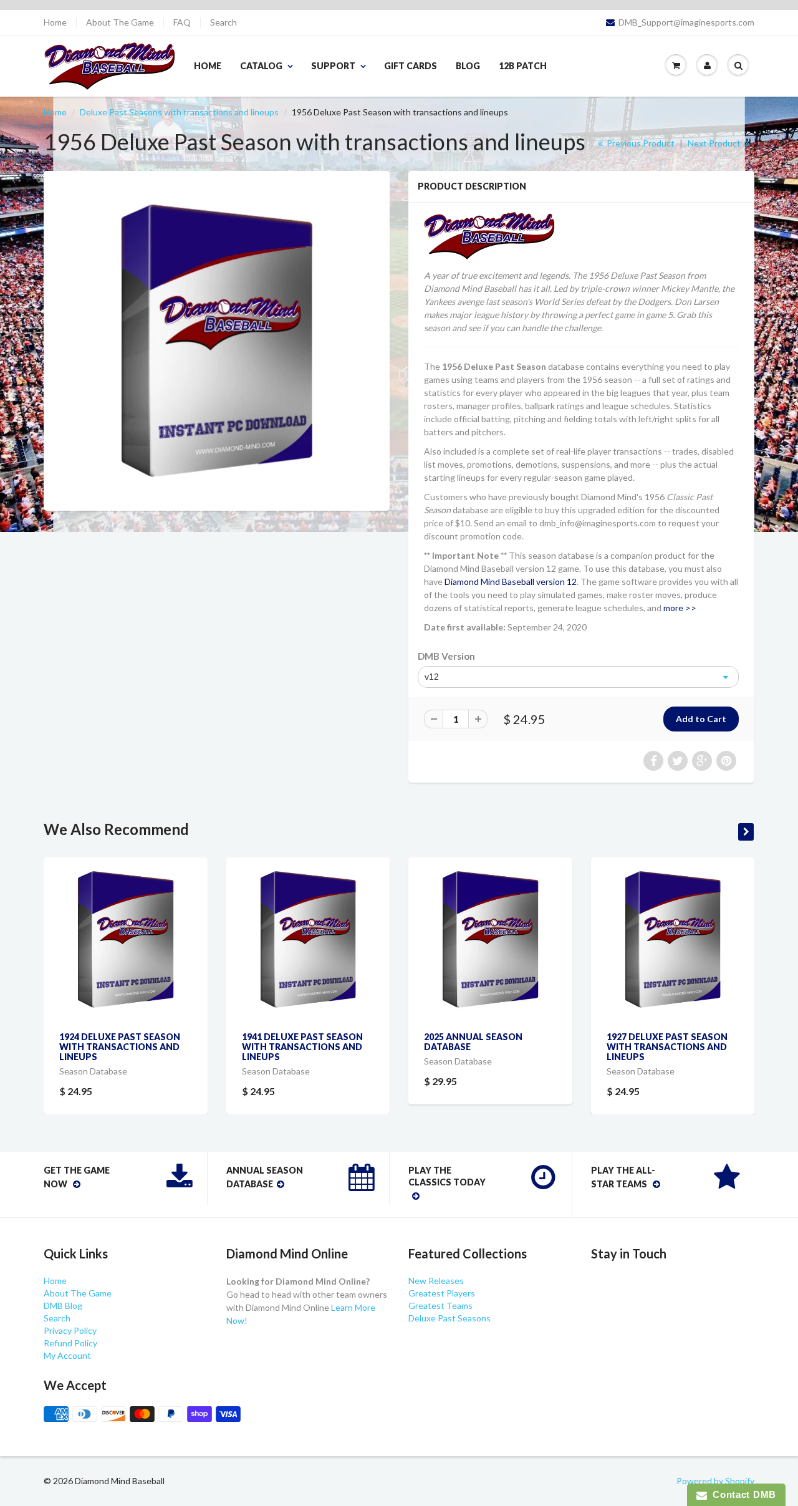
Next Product (715, 143)
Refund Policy (70, 1343)
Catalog (261, 65)
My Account (67, 1355)
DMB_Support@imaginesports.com (686, 22)
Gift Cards (410, 65)
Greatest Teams (440, 1305)
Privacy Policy (70, 1330)
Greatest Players (441, 1293)
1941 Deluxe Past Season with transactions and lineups (302, 1046)
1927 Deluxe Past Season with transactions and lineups (667, 1046)
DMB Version (446, 656)
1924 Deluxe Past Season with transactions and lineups (119, 1046)
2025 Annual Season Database (473, 1041)
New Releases (436, 1280)
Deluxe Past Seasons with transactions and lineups (179, 112)
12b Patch (523, 65)
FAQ (182, 22)
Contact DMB (741, 1494)
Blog (468, 65)
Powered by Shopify (715, 1480)
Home (55, 22)
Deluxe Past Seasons (449, 1318)
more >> (679, 607)
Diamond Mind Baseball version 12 (511, 581)
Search (223, 22)
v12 (432, 677)
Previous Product (640, 143)
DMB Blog (63, 1305)
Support (333, 65)
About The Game (120, 22)
